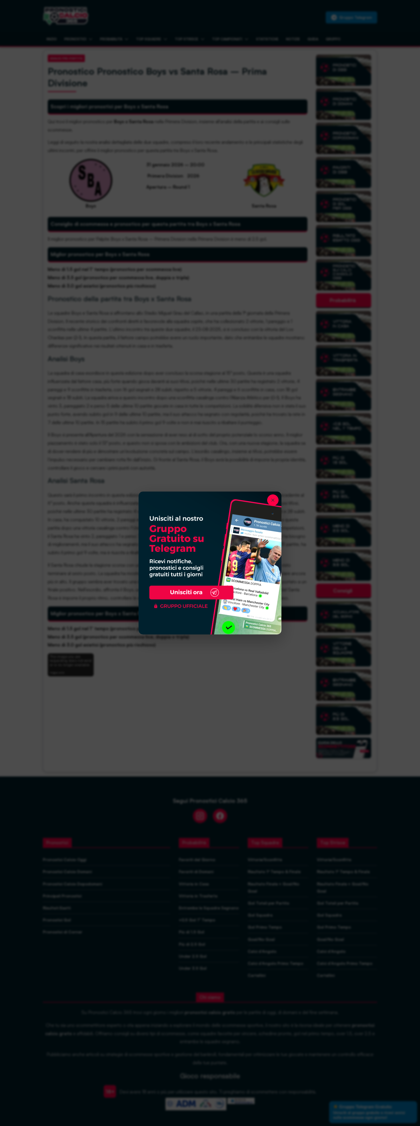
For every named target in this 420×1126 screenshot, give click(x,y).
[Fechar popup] (273, 500)
